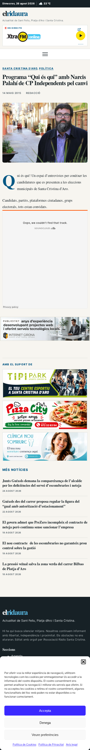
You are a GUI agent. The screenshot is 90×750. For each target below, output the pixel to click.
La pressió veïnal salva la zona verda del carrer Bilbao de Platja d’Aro (43, 566)
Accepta (45, 710)
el (15, 13)
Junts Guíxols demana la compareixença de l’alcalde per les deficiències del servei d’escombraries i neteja (42, 483)
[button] (83, 662)
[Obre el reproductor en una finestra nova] (79, 29)
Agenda (16, 656)
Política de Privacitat (51, 744)
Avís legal (72, 744)
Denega (45, 723)
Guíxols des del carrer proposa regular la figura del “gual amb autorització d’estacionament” (41, 504)
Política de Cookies (24, 744)
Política (46, 68)
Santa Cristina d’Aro (19, 68)
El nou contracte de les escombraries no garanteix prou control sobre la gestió (44, 545)
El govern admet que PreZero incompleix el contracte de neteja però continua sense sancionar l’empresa (44, 524)
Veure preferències (45, 735)
